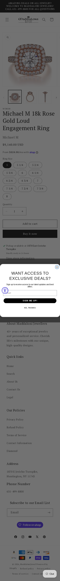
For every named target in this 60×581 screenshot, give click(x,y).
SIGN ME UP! (30, 301)
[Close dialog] (57, 267)
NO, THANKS (30, 308)
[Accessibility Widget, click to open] (5, 290)
